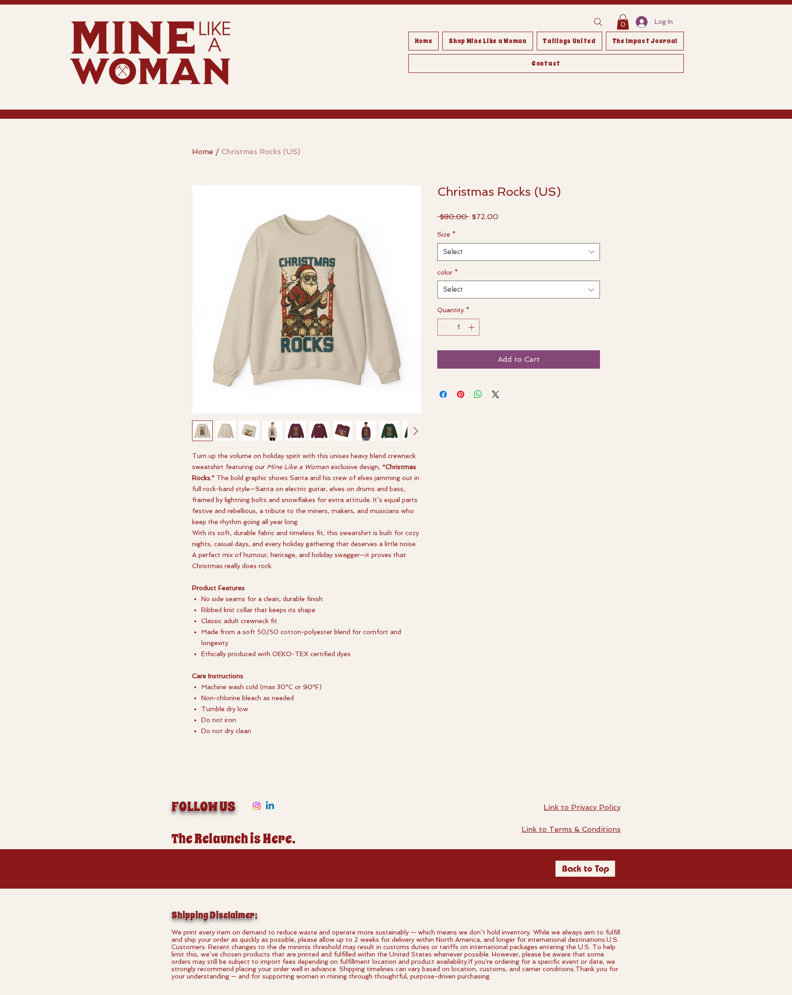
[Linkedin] (270, 806)
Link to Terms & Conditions (571, 829)
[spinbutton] (458, 327)
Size (446, 234)
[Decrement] (444, 327)
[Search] (598, 22)
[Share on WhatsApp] (478, 394)
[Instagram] (257, 806)
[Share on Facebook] (443, 394)
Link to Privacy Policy (582, 807)
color (447, 272)
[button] (622, 21)
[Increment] (472, 327)
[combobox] (518, 252)
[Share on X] (495, 394)
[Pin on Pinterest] (460, 394)
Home (202, 151)
